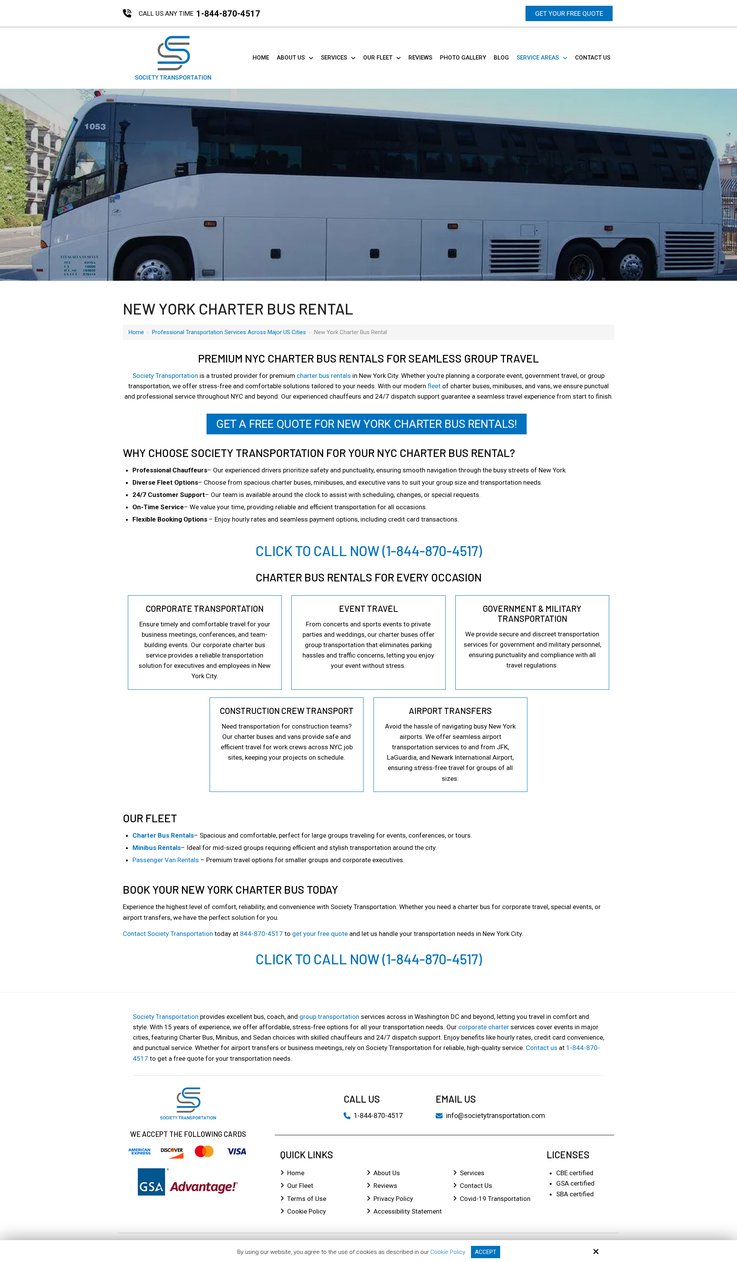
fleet (434, 386)
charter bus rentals (324, 375)
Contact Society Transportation (168, 933)
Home (136, 332)
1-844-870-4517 (228, 13)
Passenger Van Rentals (165, 860)
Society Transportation (165, 375)
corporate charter (483, 1027)
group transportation (329, 1016)
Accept (485, 1252)
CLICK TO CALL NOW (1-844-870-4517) (369, 550)
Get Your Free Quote (569, 13)
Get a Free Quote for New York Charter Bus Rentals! (366, 424)
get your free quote (320, 933)
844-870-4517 (261, 933)
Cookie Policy (447, 1252)
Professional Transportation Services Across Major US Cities (229, 332)
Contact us (541, 1048)
